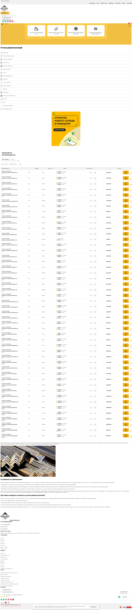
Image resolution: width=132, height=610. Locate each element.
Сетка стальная (4, 559)
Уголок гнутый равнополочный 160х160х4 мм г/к (10, 368)
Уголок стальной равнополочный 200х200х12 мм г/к (9, 408)
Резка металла (4, 574)
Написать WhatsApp (124, 597)
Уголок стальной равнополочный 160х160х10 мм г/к (9, 374)
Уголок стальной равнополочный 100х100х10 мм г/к (9, 334)
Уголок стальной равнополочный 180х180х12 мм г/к (10, 402)
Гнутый (20, 164)
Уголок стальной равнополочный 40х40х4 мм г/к (9, 195)
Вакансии (111, 3)
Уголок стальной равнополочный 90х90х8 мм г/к (9, 295)
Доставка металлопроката (7, 585)
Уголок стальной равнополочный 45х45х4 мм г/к (9, 212)
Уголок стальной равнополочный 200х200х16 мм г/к (9, 419)
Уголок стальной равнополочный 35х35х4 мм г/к (10, 189)
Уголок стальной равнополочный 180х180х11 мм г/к (10, 396)
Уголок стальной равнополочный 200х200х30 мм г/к (9, 436)
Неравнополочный (13, 164)
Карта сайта (3, 549)
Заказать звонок (6, 18)
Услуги (123, 3)
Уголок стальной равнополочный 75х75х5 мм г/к (10, 267)
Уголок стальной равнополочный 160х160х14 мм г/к (9, 385)
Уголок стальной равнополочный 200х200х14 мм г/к (9, 413)
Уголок (2, 564)
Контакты (3, 545)
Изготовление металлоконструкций (9, 572)
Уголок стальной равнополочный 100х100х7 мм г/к (10, 323)
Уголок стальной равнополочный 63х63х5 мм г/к (10, 245)
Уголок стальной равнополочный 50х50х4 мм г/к (9, 223)
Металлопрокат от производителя (10, 521)
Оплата (2, 541)
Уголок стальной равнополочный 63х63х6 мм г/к (10, 251)
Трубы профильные (5, 555)
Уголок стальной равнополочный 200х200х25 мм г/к (9, 430)
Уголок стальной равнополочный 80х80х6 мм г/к (9, 279)
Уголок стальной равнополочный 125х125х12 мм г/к (10, 351)
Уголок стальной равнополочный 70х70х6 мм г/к (10, 262)
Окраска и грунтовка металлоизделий (9, 583)
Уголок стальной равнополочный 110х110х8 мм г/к (9, 340)
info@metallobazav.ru (7, 20)
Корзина (6, 23)
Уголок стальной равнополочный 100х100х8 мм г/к (10, 329)
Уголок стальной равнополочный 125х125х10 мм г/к (10, 345)
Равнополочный (4, 164)
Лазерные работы (5, 578)
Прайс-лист (104, 3)
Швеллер (3, 562)
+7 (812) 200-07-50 (6, 17)
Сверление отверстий (6, 576)
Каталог (4, 13)
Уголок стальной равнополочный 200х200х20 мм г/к (9, 424)
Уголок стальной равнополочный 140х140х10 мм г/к (9, 362)
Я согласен (93, 606)
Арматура (3, 553)
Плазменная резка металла (7, 582)
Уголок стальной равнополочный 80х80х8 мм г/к (9, 284)
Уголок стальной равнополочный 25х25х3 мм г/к (10, 173)
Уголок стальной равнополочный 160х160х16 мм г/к (9, 391)
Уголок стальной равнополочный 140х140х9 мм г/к (10, 357)
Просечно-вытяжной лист (7, 568)
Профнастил (3, 557)
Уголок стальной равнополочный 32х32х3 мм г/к (10, 184)
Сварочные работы (5, 580)
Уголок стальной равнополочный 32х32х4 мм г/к (10, 178)
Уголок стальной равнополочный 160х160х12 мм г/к (10, 379)
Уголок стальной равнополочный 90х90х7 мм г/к (9, 290)
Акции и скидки (4, 547)
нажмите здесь (68, 607)
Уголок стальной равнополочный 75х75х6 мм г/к (10, 273)
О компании (92, 3)
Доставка (117, 3)
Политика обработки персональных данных (11, 605)
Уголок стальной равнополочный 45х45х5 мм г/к (10, 217)
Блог (98, 3)
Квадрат (2, 566)
